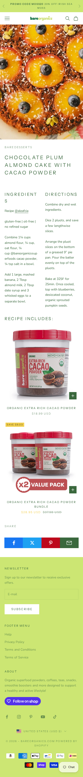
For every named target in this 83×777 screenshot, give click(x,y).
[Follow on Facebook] (7, 716)
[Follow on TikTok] (55, 716)
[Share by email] (69, 543)
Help (8, 634)
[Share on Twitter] (32, 543)
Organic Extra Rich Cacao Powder (41, 408)
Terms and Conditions (20, 649)
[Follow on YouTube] (43, 716)
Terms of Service (16, 657)
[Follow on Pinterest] (31, 716)
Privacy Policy (14, 642)
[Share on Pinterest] (51, 543)
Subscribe (22, 609)
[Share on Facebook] (14, 543)
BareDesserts (18, 147)
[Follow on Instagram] (19, 716)
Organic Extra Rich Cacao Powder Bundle (41, 504)
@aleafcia (21, 211)
